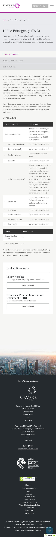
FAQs (29, 491)
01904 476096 (28, 446)
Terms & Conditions (29, 502)
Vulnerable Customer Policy (29, 505)
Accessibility (29, 508)
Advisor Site (29, 513)
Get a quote (9, 67)
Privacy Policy (29, 497)
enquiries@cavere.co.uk (28, 449)
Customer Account (29, 488)
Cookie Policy (29, 499)
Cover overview (10, 54)
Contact (29, 494)
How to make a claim (13, 60)
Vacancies (29, 510)
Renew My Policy (40, 6)
